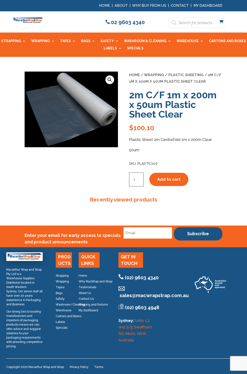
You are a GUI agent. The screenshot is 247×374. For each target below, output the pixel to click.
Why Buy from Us (149, 5)
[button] (109, 79)
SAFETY (107, 41)
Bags (59, 293)
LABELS (110, 48)
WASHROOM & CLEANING (145, 41)
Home (104, 5)
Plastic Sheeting (186, 75)
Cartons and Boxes (68, 316)
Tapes (60, 287)
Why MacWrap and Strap (95, 281)
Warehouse (64, 310)
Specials (61, 327)
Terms (98, 367)
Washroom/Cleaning (70, 304)
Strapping (62, 275)
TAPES (65, 41)
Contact (180, 5)
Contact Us (86, 299)
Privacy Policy (79, 367)
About (121, 5)
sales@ (154, 295)
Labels (60, 322)
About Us (85, 293)
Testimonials (87, 287)
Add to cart (168, 179)
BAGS (85, 41)
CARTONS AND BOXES (227, 41)
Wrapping (154, 75)
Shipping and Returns (93, 304)
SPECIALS (135, 48)
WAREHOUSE (188, 41)
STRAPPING (11, 41)
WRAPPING (40, 41)
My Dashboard (207, 5)
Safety (60, 299)
